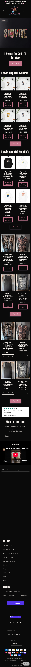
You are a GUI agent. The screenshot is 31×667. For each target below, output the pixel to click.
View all (15, 144)
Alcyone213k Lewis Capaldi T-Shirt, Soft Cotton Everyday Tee (8, 127)
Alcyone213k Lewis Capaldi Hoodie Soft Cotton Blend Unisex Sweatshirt (8, 209)
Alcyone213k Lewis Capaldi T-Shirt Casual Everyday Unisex (8, 95)
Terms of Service (8, 549)
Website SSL (7, 573)
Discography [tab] (15, 469)
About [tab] (8, 469)
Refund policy (13, 660)
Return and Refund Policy (11, 553)
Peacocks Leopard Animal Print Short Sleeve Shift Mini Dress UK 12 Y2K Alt (23, 258)
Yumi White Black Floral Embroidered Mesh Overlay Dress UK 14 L (23, 297)
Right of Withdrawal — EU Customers (15, 595)
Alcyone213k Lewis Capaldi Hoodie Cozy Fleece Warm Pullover (23, 175)
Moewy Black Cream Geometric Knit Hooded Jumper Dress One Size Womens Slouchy (8, 258)
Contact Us (6, 565)
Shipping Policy (8, 557)
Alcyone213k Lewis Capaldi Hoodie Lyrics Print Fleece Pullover (23, 208)
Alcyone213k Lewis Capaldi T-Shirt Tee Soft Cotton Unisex (23, 95)
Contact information (16, 665)
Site (4, 580)
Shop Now (15, 63)
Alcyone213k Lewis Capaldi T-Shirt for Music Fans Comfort (23, 127)
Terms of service (11, 663)
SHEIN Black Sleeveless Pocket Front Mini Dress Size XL (8, 296)
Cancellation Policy (9, 561)
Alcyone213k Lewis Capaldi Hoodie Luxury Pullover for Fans (8, 174)
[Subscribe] (26, 436)
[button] (4, 11)
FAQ (4, 569)
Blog (4, 576)
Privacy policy (22, 660)
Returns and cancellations (11, 592)
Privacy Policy (7, 545)
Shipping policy (21, 663)
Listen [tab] (3, 469)
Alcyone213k (14, 658)
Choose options (8, 104)
